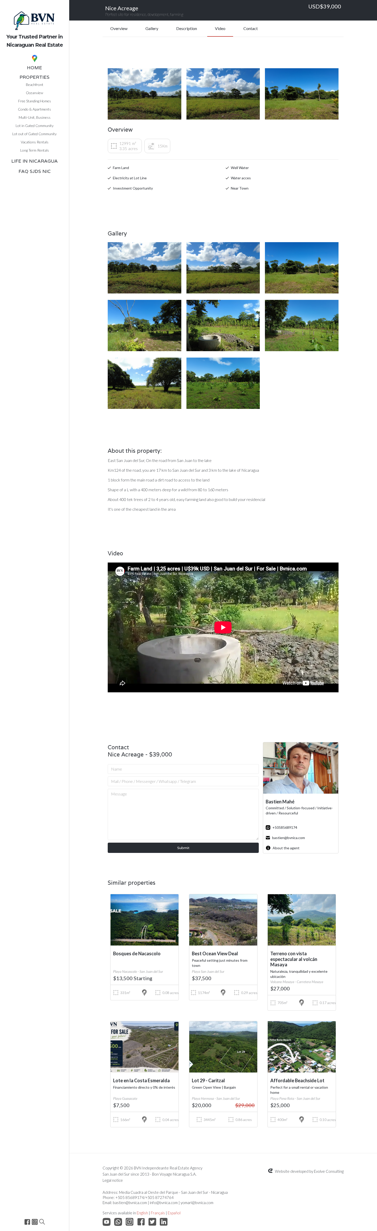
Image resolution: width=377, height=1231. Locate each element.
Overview (118, 28)
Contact (250, 28)
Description (186, 28)
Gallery (151, 28)
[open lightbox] (144, 94)
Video (220, 28)
